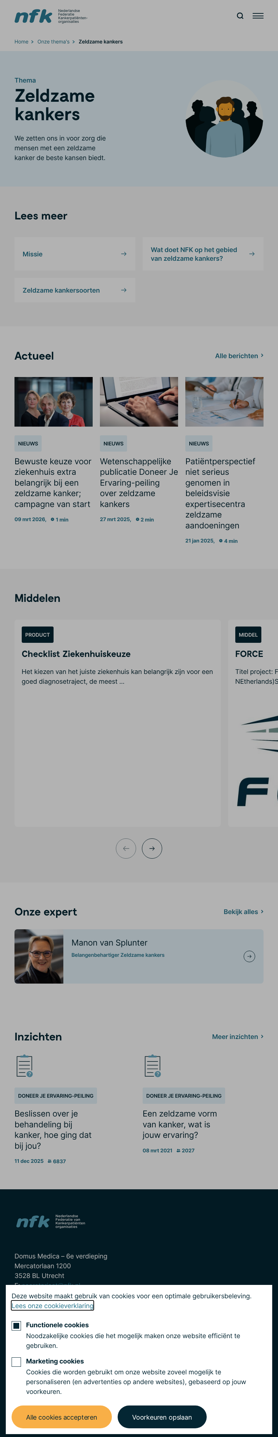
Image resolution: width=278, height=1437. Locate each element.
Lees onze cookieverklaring (52, 1305)
